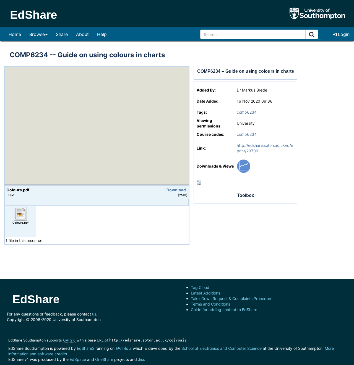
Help (102, 34)
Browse (37, 34)
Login (343, 34)
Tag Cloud (200, 287)
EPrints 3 (124, 348)
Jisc (141, 359)
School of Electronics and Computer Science (221, 348)
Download (176, 189)
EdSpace (78, 359)
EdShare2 (85, 348)
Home (15, 34)
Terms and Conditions (210, 304)
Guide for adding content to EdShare (224, 309)
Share (62, 34)
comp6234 (247, 112)
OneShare (104, 359)
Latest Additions (205, 293)
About (82, 34)
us (94, 314)
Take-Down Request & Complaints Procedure (231, 298)
